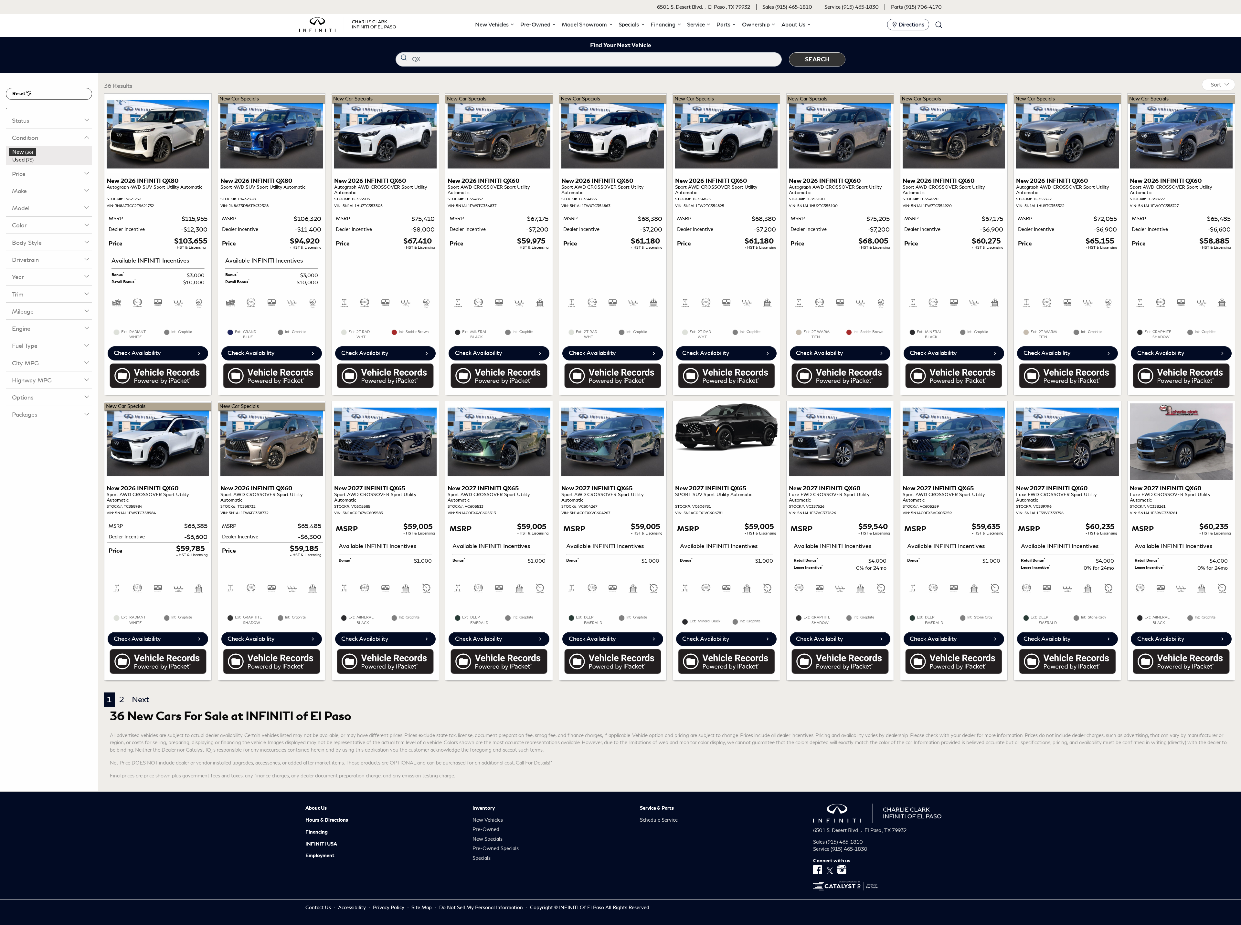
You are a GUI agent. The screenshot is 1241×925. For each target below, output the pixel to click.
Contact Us (318, 907)
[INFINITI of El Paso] (347, 23)
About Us (316, 808)
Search (817, 59)
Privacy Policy (389, 907)
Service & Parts (657, 808)
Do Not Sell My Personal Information (481, 907)
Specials (481, 858)
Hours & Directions (326, 820)
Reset (19, 94)
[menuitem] (50, 152)
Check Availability (137, 353)
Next (140, 699)
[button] (493, 24)
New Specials (487, 839)
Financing (316, 832)
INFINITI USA (321, 844)
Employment (319, 855)
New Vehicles (487, 820)
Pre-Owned (485, 829)
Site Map (422, 907)
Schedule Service (659, 820)
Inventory (483, 808)
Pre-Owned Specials (495, 848)
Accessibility (352, 907)
